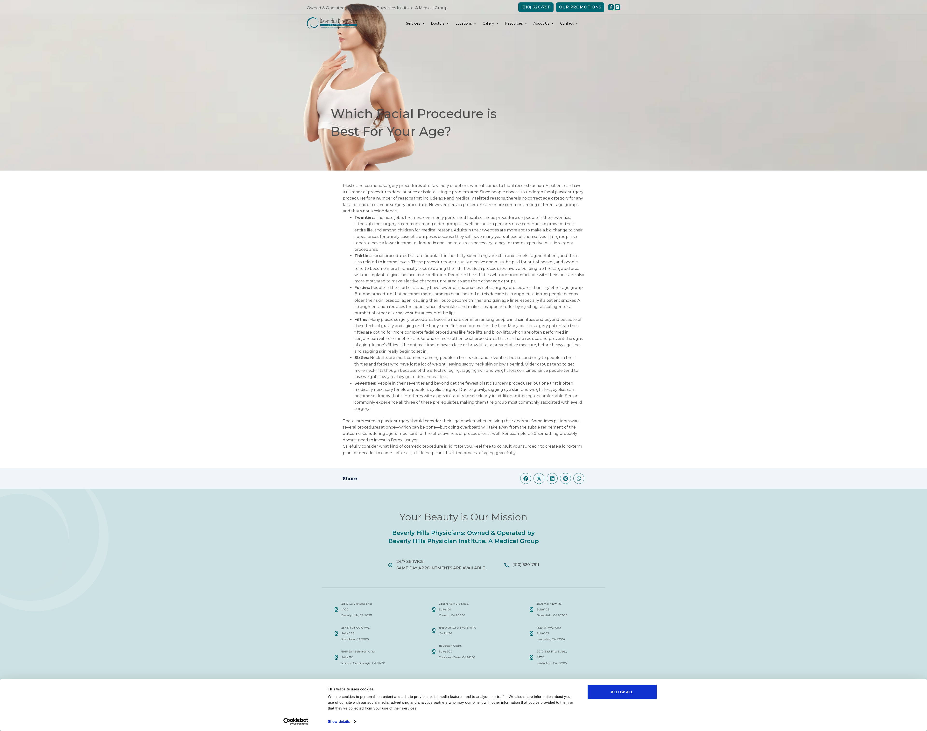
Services (413, 23)
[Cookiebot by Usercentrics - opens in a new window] (296, 721)
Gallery (488, 23)
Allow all (622, 692)
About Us (541, 23)
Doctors (437, 23)
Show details (339, 721)
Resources (514, 23)
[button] (525, 478)
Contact (567, 23)
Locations (463, 23)
